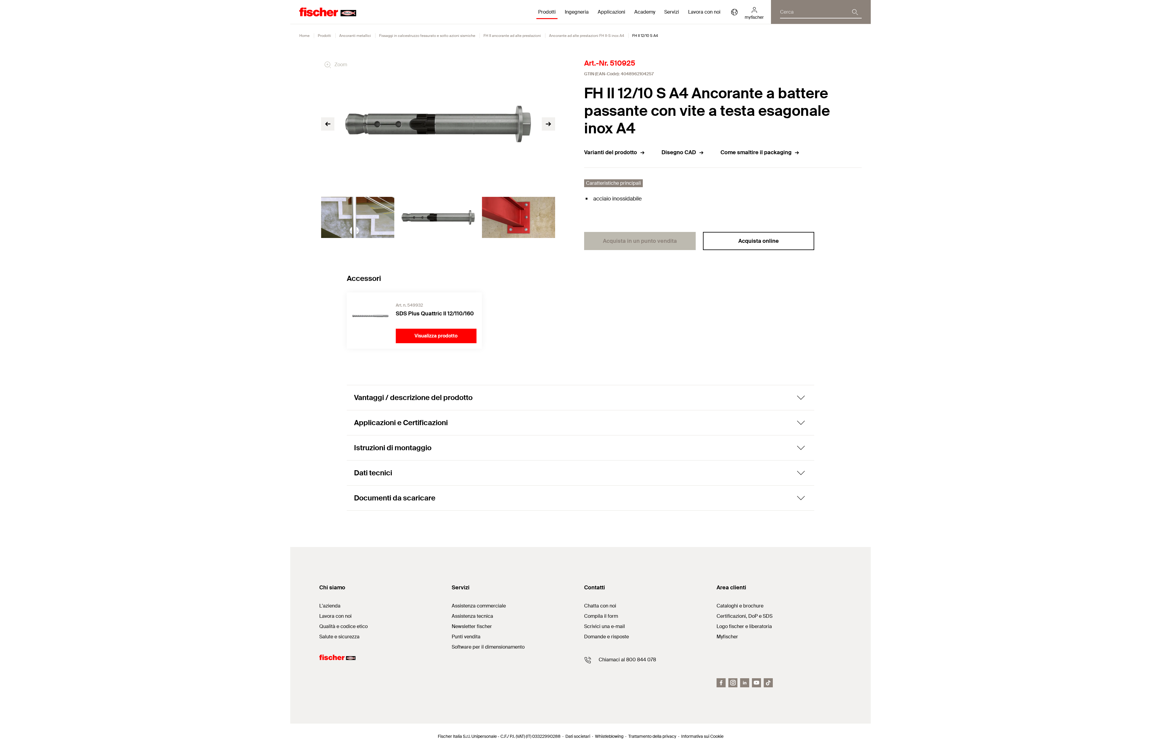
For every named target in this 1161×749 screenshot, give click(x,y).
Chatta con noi (600, 606)
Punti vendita (466, 636)
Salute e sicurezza (339, 636)
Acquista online (758, 241)
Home (304, 35)
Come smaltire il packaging (756, 152)
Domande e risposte (606, 636)
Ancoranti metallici (355, 35)
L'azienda (329, 606)
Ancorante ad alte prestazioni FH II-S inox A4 (586, 35)
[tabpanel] (357, 217)
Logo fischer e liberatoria (744, 626)
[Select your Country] (734, 12)
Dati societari (577, 736)
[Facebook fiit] (721, 682)
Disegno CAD (679, 152)
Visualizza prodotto (436, 336)
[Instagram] (732, 682)
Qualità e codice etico (343, 626)
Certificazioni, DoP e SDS (744, 616)
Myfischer (727, 636)
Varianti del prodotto (610, 152)
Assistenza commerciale (479, 606)
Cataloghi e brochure (740, 606)
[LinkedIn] (744, 682)
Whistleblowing (609, 736)
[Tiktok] (768, 682)
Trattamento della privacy (652, 736)
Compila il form (601, 616)
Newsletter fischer (472, 626)
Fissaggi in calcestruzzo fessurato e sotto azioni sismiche (427, 35)
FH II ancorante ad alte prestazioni (512, 35)
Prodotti (324, 35)
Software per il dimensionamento (488, 647)
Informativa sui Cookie (702, 736)
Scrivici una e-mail (604, 626)
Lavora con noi (704, 12)
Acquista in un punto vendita (640, 241)
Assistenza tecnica (472, 616)
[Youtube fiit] (756, 682)
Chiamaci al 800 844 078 (627, 659)
